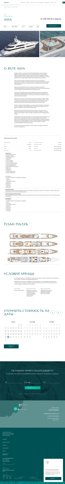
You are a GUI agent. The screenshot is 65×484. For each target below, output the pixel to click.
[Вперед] (58, 312)
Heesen (13, 6)
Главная (5, 6)
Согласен (52, 478)
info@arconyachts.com (51, 413)
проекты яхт (33, 2)
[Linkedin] (10, 478)
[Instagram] (7, 478)
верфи (37, 2)
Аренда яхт (9, 6)
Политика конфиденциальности (40, 479)
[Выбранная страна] (29, 382)
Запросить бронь (11, 346)
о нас (55, 2)
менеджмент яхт (47, 2)
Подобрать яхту (32, 387)
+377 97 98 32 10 (53, 416)
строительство (41, 2)
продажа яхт (23, 2)
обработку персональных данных (41, 393)
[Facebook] (4, 478)
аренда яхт (28, 2)
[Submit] (14, 463)
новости (52, 2)
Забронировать (53, 25)
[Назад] (52, 312)
